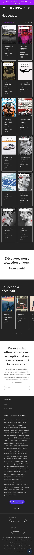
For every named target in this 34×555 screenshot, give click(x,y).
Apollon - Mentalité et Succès (23, 230)
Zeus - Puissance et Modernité (25, 158)
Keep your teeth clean (21, 315)
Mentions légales (18, 551)
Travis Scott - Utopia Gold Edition (8, 84)
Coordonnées (8, 548)
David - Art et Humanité (8, 229)
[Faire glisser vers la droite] (21, 333)
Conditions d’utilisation (10, 545)
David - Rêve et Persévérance (24, 194)
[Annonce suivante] (30, 2)
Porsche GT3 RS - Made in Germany (25, 121)
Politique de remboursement (24, 539)
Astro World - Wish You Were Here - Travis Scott (8, 122)
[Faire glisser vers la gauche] (13, 333)
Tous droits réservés (8, 539)
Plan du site (8, 408)
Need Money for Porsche (8, 47)
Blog (5, 404)
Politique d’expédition (25, 545)
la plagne (6, 194)
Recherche (7, 399)
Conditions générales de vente (22, 548)
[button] (4, 8)
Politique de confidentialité (18, 542)
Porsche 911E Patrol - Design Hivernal (8, 159)
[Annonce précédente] (4, 2)
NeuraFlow (28, 537)
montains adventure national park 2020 (8, 317)
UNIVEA (9, 537)
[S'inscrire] (28, 388)
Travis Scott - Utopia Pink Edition (24, 48)
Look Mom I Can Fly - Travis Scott (25, 83)
